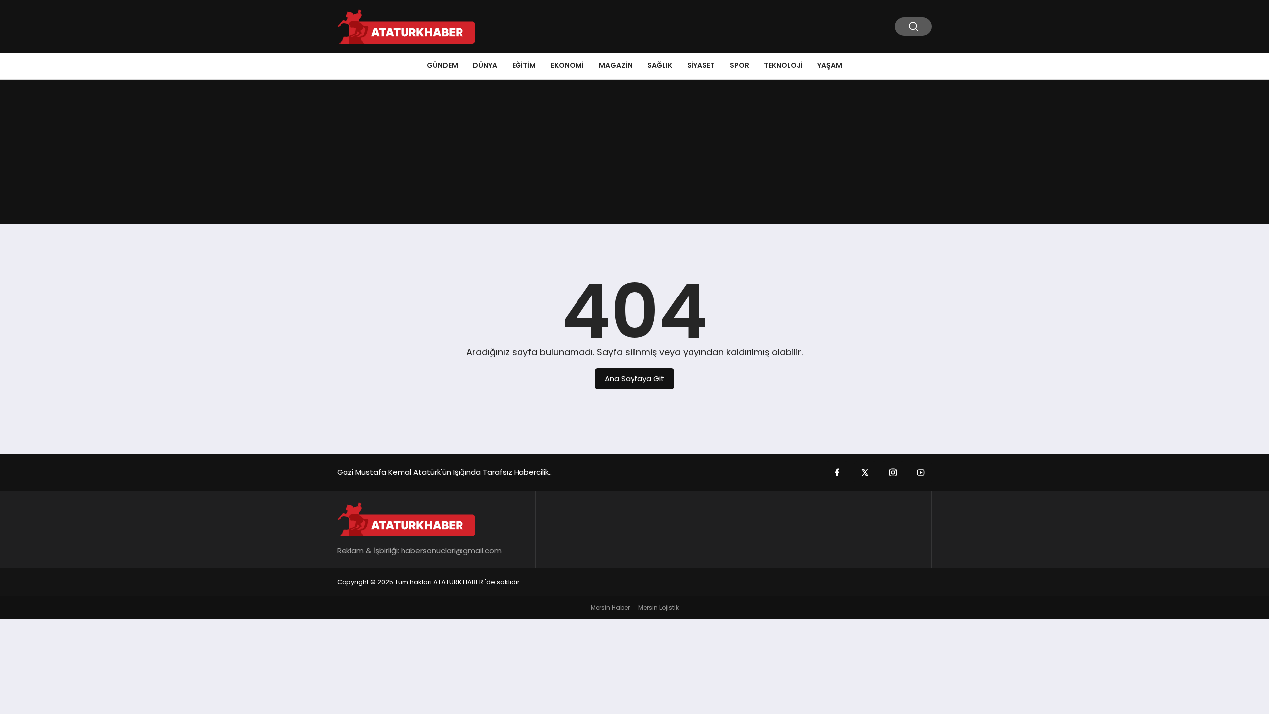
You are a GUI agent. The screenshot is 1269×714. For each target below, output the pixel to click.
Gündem (442, 65)
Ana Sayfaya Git (634, 378)
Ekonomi (567, 65)
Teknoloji (783, 65)
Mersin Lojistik (658, 607)
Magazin (616, 65)
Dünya (485, 65)
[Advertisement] (634, 154)
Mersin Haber (610, 607)
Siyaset (701, 65)
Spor (739, 65)
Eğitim (524, 65)
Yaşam (829, 65)
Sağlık (659, 65)
